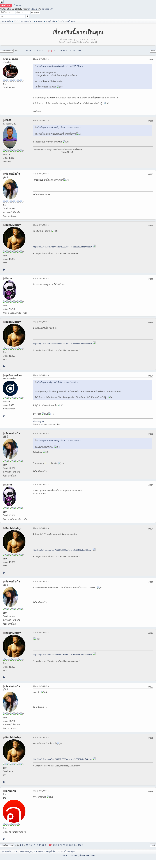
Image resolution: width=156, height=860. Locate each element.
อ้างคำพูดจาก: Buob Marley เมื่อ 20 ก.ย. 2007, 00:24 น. (59, 440)
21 (46, 50)
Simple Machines (87, 855)
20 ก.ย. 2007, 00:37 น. (41, 632)
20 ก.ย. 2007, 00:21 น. (41, 120)
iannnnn (10, 790)
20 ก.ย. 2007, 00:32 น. (41, 528)
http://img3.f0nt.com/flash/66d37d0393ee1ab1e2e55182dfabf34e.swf (62, 246)
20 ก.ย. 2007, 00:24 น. (41, 225)
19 (40, 50)
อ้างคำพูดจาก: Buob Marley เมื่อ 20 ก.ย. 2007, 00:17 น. (59, 127)
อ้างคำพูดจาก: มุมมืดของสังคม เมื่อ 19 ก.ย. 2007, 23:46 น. (60, 66)
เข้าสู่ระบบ (32, 9)
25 (60, 50)
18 (36, 50)
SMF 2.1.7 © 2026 (69, 855)
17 (33, 50)
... (24, 50)
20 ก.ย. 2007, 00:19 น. (41, 59)
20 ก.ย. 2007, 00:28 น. (41, 322)
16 (30, 50)
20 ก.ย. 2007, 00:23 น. (41, 173)
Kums (8, 278)
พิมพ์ (153, 51)
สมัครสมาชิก (47, 9)
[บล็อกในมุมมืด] (4, 415)
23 (54, 50)
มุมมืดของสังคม (13, 375)
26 (64, 50)
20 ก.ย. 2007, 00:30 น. (41, 433)
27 (67, 50)
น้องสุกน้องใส (12, 173)
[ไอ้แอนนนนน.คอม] (4, 838)
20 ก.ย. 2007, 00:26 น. (41, 278)
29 (73, 50)
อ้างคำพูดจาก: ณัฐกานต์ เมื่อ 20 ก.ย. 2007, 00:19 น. (57, 382)
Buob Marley (13, 225)
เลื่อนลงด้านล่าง (7, 51)
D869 (8, 120)
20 (43, 50)
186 (79, 50)
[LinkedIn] (4, 269)
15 (27, 50)
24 (57, 50)
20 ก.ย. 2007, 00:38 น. (41, 737)
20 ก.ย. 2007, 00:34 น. (41, 581)
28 (70, 50)
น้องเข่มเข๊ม (11, 59)
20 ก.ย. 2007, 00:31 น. (41, 484)
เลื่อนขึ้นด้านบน (7, 845)
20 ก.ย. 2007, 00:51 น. (41, 791)
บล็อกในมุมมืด (38, 421)
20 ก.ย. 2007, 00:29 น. (41, 375)
